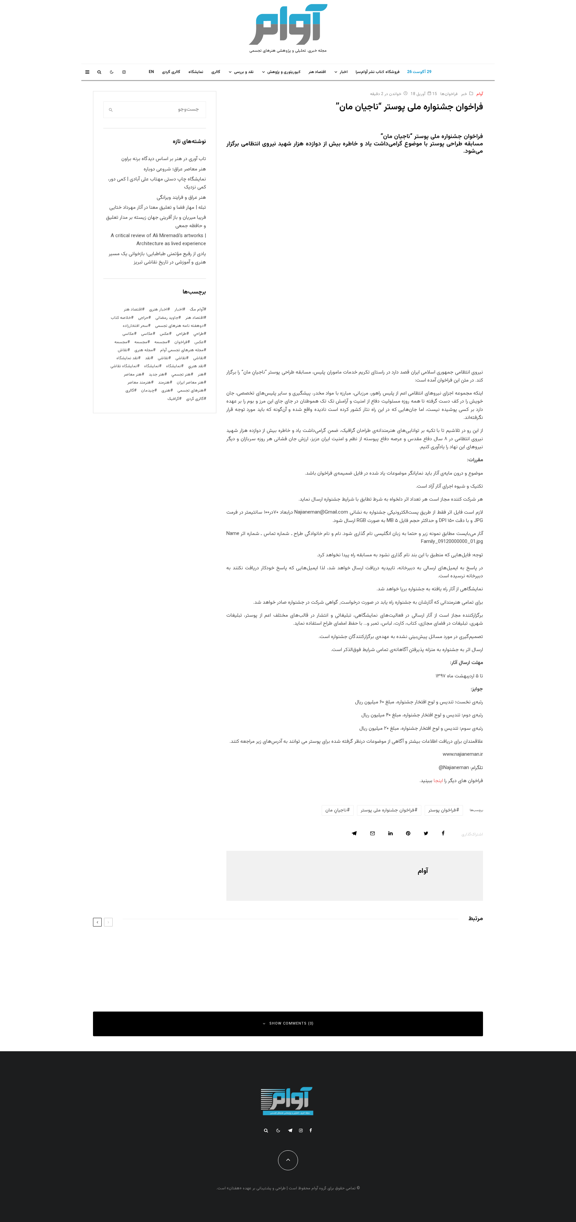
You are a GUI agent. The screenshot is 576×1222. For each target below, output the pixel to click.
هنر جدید (156, 375)
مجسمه (160, 342)
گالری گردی (171, 72)
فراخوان (180, 342)
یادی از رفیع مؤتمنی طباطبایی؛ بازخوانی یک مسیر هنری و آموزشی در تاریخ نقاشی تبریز (157, 258)
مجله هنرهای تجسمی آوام (182, 350)
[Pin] (408, 833)
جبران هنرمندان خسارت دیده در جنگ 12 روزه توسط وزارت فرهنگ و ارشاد (394, 973)
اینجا (437, 781)
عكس (164, 334)
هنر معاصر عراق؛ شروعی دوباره (175, 169)
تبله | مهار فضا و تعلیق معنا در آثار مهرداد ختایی (157, 207)
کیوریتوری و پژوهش (284, 72)
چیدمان (147, 391)
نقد (148, 358)
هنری (165, 391)
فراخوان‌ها (449, 94)
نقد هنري (196, 366)
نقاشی (198, 358)
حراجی (143, 318)
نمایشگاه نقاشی (123, 366)
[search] (111, 110)
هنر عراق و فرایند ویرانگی (181, 197)
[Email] (372, 833)
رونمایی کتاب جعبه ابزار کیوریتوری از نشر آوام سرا (213, 973)
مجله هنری (143, 350)
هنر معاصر (133, 375)
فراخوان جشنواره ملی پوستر (387, 810)
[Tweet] (426, 833)
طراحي (198, 334)
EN (151, 72)
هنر (201, 375)
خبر (464, 94)
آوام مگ (197, 310)
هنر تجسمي (181, 375)
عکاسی (147, 334)
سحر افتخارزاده (135, 326)
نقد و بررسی (244, 72)
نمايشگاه (195, 72)
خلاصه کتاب (121, 318)
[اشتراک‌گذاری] (443, 833)
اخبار (344, 72)
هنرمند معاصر (139, 383)
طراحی (181, 334)
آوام (479, 94)
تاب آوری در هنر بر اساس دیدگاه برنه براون (163, 159)
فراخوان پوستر (442, 810)
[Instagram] (124, 72)
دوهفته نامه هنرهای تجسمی (179, 326)
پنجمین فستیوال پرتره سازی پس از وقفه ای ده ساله (212, 943)
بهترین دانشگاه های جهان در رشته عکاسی (421, 943)
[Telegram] (290, 1130)
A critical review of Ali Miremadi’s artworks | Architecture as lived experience (158, 240)
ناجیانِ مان (336, 810)
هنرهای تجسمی (190, 391)
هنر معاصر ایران (190, 383)
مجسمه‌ (120, 342)
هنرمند (164, 383)
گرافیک (173, 399)
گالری (215, 72)
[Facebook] (310, 1130)
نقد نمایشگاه (127, 358)
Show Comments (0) (291, 1024)
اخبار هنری (158, 310)
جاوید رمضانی (166, 318)
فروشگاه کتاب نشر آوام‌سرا (378, 72)
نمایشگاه (151, 366)
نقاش (122, 350)
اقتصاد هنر (317, 72)
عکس (199, 342)
